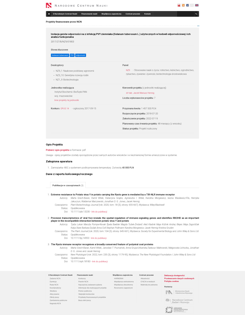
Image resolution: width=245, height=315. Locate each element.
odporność (80, 55)
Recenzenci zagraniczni (123, 288)
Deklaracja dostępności (174, 275)
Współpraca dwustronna (123, 285)
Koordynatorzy (55, 288)
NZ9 (128, 70)
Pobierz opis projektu (57, 150)
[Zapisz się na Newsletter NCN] (192, 5)
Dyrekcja (53, 282)
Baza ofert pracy (84, 300)
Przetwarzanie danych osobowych (179, 278)
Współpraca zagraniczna (111, 14)
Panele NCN (83, 282)
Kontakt (147, 14)
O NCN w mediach (148, 282)
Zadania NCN (55, 278)
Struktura (53, 291)
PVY (72, 55)
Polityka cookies (171, 281)
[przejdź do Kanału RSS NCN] (183, 5)
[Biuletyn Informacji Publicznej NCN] (179, 5)
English (197, 5)
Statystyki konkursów (86, 294)
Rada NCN (54, 285)
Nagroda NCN (55, 303)
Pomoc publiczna (85, 291)
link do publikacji (99, 211)
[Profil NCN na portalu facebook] (187, 5)
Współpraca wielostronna (124, 282)
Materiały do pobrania (149, 285)
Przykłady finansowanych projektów (92, 297)
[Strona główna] (76, 5)
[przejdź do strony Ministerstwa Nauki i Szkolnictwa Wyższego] (179, 292)
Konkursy (82, 278)
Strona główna (49, 14)
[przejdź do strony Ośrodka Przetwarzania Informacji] (179, 310)
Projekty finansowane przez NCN (64, 21)
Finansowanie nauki (89, 14)
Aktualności (145, 278)
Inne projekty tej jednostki (66, 100)
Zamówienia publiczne (58, 300)
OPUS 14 (65, 108)
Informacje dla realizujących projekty (92, 288)
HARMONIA (118, 278)
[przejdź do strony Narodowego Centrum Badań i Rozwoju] (179, 301)
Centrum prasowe (133, 14)
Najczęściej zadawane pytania (90, 285)
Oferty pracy (54, 297)
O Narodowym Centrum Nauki (65, 14)
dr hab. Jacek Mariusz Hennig (140, 93)
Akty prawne (54, 294)
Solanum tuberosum (60, 55)
